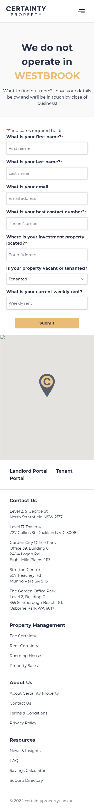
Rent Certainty (24, 645)
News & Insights (25, 750)
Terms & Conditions (28, 713)
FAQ (14, 760)
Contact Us (20, 703)
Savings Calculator (27, 770)
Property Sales (24, 665)
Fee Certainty (23, 635)
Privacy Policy (23, 722)
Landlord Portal (29, 471)
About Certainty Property (34, 693)
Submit (47, 323)
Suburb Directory (26, 780)
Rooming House (25, 655)
